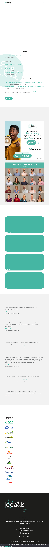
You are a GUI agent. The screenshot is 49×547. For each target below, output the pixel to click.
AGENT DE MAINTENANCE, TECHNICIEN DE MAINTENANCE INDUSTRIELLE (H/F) (24, 82)
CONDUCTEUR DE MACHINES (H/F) (13, 72)
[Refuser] (11, 546)
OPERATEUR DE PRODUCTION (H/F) (13, 64)
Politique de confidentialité (16, 541)
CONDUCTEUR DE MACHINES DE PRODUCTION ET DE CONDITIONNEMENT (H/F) (24, 86)
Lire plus (8, 232)
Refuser (9, 546)
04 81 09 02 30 (25, 533)
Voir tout (8, 98)
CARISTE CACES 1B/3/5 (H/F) (11, 60)
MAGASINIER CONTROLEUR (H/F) (13, 55)
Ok (6, 546)
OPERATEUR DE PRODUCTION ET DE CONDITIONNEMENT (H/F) (20, 91)
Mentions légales (26, 541)
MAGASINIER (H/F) (9, 68)
